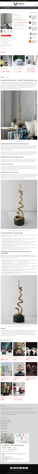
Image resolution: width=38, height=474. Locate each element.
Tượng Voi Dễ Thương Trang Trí (18, 397)
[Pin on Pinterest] (17, 18)
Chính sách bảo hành (9, 465)
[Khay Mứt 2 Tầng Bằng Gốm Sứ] (19, 61)
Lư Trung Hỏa (34, 37)
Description (2, 77)
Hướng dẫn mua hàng (33, 465)
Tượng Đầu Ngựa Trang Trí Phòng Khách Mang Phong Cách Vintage (31, 378)
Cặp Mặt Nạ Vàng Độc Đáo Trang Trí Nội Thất (6, 398)
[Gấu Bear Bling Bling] (6, 61)
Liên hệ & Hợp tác (19, 466)
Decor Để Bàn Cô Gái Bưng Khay (18, 357)
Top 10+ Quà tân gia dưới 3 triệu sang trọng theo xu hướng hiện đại (35, 29)
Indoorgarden (3, 255)
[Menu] (1, 4)
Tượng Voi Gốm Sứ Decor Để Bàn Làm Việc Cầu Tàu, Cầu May (31, 358)
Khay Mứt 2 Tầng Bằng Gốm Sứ (18, 69)
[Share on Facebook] (14, 18)
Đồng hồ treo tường (4, 423)
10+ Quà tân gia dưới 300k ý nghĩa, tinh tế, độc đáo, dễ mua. (34, 17)
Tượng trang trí (18, 15)
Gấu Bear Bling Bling (4, 68)
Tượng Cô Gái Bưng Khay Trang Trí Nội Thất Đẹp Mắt (18, 378)
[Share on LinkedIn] (19, 18)
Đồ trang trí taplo (3, 427)
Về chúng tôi (3, 465)
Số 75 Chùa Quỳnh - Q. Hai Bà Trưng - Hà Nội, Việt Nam (20, 470)
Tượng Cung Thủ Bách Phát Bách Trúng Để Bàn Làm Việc (6, 378)
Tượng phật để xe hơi (4, 428)
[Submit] (36, 8)
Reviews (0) (7, 77)
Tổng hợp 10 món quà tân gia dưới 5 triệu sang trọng (34, 23)
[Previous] (2, 21)
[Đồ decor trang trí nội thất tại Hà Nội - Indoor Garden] (19, 4)
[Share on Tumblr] (21, 18)
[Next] (11, 21)
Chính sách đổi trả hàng (16, 465)
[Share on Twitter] (16, 18)
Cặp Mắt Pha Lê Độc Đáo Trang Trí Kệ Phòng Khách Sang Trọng (31, 69)
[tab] (2, 78)
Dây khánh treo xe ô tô (4, 425)
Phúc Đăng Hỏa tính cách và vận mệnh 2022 (34, 34)
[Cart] (36, 4)
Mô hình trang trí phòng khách (6, 421)
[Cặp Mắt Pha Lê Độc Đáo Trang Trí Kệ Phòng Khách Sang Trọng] (32, 61)
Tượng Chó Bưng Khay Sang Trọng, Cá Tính (6, 358)
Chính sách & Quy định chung (25, 465)
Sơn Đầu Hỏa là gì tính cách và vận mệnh (34, 41)
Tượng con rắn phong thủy (5, 330)
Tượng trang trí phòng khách (5, 420)
